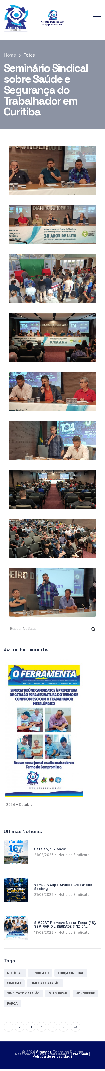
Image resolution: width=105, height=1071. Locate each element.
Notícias (14, 973)
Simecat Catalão (45, 983)
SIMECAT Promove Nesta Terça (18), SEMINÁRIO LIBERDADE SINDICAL (65, 924)
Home (10, 54)
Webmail (81, 1054)
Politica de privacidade (52, 1056)
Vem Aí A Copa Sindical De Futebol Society (63, 887)
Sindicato (40, 973)
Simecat (14, 983)
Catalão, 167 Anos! (50, 849)
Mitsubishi (58, 993)
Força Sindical (71, 973)
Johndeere (85, 993)
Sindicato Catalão (23, 993)
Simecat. (44, 1052)
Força (12, 1003)
